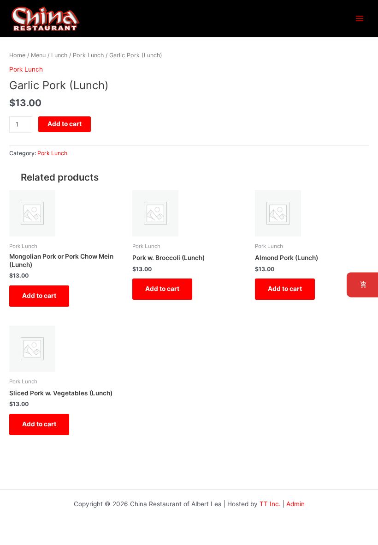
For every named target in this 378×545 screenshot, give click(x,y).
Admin (295, 504)
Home (17, 55)
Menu (38, 55)
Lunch (59, 55)
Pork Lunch (88, 55)
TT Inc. (270, 504)
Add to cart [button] (39, 295)
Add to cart (64, 123)
